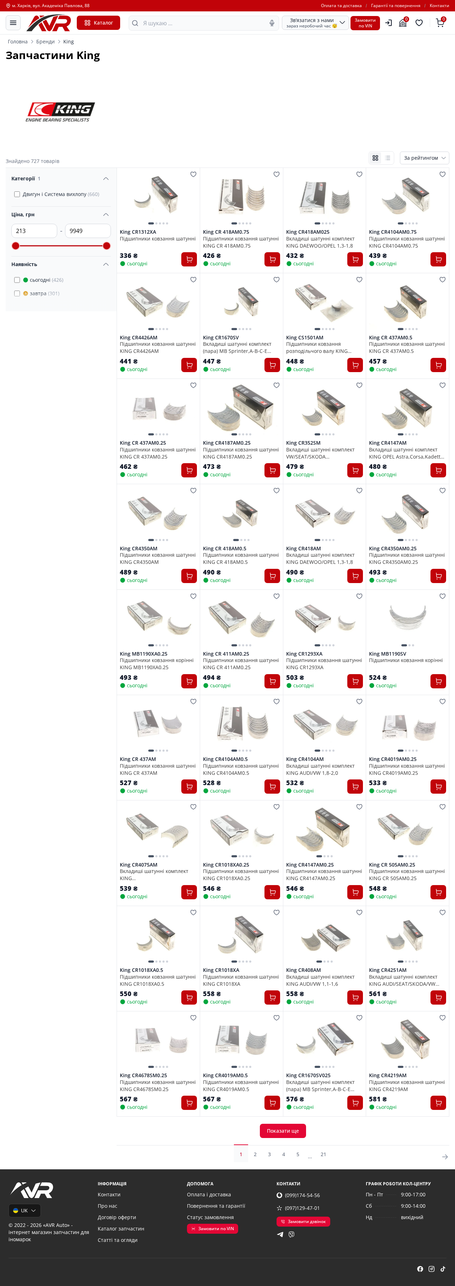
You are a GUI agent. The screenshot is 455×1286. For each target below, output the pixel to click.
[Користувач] (388, 23)
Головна (18, 41)
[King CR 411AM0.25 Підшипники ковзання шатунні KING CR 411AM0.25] (241, 620)
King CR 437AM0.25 (143, 443)
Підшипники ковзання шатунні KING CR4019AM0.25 (407, 769)
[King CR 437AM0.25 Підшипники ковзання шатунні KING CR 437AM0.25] (158, 409)
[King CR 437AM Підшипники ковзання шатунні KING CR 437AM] (158, 725)
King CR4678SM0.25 (143, 1075)
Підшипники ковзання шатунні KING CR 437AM (158, 769)
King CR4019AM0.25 (393, 759)
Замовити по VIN (216, 1229)
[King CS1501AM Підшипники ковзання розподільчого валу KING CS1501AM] (324, 303)
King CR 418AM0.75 (226, 232)
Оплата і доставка (209, 1194)
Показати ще (283, 1130)
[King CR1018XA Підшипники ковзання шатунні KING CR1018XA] (241, 936)
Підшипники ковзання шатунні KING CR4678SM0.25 (158, 1085)
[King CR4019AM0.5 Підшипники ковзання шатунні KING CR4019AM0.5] (241, 1041)
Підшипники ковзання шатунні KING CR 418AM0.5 (241, 558)
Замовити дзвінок (307, 1221)
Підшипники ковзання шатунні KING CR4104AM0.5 (241, 769)
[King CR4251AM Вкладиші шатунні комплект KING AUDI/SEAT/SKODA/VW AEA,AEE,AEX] (407, 936)
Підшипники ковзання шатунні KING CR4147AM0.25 (324, 874)
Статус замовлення (210, 1217)
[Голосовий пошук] (272, 23)
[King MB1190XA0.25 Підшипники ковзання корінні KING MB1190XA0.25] (158, 620)
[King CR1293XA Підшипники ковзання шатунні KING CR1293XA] (324, 620)
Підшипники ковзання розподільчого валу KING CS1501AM (317, 347)
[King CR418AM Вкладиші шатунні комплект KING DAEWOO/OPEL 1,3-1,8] (324, 514)
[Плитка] (375, 158)
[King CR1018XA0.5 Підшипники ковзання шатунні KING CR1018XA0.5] (158, 936)
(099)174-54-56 (302, 1195)
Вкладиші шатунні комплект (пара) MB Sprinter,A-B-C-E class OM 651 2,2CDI (237, 347)
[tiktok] (442, 1268)
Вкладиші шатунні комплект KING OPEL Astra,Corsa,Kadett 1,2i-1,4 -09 (404, 453)
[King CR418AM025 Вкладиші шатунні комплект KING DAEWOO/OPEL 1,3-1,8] (324, 198)
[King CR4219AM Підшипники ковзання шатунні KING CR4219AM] (407, 1041)
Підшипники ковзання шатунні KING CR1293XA (324, 663)
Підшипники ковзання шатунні (158, 238)
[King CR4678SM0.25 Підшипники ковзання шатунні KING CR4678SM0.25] (158, 1041)
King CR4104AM (305, 759)
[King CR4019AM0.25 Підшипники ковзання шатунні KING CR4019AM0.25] (407, 725)
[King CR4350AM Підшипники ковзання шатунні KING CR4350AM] (158, 514)
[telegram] (280, 1234)
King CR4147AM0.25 (310, 865)
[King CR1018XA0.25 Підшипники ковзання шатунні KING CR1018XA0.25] (241, 830)
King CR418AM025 (308, 232)
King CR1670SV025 (308, 1075)
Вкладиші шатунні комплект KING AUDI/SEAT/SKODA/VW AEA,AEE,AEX (403, 980)
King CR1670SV (221, 337)
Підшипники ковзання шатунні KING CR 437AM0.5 (407, 347)
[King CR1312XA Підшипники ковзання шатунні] (158, 198)
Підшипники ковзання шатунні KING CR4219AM (407, 1085)
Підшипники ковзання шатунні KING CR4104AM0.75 (407, 242)
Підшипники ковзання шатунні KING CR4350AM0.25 (407, 558)
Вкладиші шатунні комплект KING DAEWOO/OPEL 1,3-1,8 (320, 242)
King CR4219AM (388, 1075)
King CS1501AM (304, 337)
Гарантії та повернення (396, 6)
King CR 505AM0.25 (392, 865)
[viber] (291, 1234)
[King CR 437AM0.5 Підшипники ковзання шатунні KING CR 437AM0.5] (407, 303)
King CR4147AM (388, 443)
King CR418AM (303, 548)
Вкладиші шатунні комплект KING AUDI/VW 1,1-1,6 (320, 980)
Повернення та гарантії (216, 1205)
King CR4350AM (138, 548)
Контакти (439, 6)
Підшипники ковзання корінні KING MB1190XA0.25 (157, 663)
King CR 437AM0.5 (390, 337)
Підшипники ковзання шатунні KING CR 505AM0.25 (407, 874)
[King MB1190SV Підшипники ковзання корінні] (407, 620)
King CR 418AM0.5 (224, 548)
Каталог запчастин (121, 1228)
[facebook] (420, 1268)
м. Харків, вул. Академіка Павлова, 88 (51, 6)
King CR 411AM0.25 (226, 654)
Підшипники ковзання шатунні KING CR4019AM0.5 (241, 1085)
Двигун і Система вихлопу (61, 194)
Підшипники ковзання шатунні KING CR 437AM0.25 (158, 453)
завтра (44, 293)
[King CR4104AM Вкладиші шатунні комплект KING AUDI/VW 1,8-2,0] (324, 725)
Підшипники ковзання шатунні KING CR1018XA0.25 (241, 874)
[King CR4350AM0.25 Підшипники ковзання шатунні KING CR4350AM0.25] (407, 514)
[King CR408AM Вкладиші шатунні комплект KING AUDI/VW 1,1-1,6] (324, 936)
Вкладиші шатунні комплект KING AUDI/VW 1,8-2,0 (320, 769)
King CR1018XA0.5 (141, 970)
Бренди (45, 41)
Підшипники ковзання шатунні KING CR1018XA (241, 980)
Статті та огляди (118, 1240)
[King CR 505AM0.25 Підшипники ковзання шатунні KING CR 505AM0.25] (407, 830)
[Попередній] (127, 198)
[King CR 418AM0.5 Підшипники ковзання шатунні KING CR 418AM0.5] (241, 514)
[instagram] (431, 1268)
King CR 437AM (138, 759)
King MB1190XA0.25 (143, 654)
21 (323, 1154)
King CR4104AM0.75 (393, 232)
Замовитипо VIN (365, 23)
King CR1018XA (221, 970)
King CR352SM (303, 443)
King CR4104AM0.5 (225, 759)
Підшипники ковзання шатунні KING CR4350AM (158, 558)
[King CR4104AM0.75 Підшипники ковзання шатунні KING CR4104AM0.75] (407, 198)
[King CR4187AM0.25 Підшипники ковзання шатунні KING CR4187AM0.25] (241, 409)
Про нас (107, 1205)
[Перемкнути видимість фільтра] (106, 179)
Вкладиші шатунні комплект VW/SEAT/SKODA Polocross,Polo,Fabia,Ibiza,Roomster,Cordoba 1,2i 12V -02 (324, 453)
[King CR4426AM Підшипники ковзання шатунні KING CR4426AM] (158, 303)
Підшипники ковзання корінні (406, 660)
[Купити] (189, 259)
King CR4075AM (138, 865)
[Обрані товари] (420, 23)
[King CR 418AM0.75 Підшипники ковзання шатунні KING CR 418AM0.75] (241, 198)
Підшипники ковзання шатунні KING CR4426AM (158, 347)
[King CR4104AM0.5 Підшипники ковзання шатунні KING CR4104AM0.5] (241, 725)
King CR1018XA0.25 (226, 865)
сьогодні (46, 279)
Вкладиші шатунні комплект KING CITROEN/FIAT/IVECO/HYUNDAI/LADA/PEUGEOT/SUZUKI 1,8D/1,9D (158, 874)
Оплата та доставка (341, 6)
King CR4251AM (388, 970)
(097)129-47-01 (302, 1208)
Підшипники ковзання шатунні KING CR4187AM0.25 (241, 453)
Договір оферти (117, 1217)
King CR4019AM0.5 (225, 1075)
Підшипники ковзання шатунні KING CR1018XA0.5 (158, 980)
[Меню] (13, 22)
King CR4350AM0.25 (393, 548)
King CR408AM (303, 970)
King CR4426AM (138, 337)
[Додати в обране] (193, 174)
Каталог (103, 22)
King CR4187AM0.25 (227, 443)
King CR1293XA (304, 654)
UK (24, 1210)
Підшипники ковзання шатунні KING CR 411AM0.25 (241, 663)
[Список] (387, 158)
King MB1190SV (387, 654)
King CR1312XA (138, 232)
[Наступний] (190, 198)
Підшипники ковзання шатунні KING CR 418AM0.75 (241, 242)
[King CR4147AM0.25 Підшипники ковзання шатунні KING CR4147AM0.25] (324, 830)
